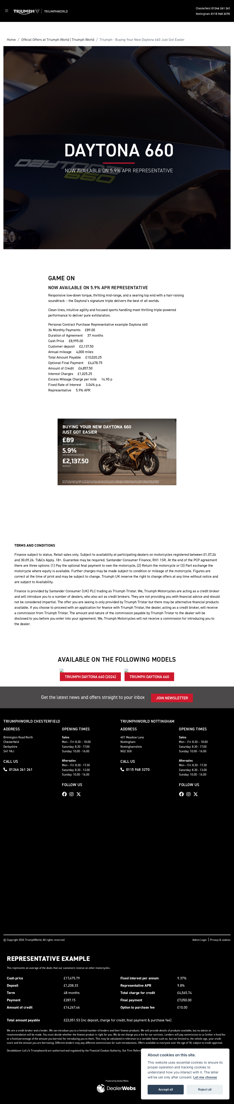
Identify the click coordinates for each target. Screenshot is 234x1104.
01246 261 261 (220, 8)
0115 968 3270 (220, 14)
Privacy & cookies (220, 940)
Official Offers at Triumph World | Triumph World (57, 39)
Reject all (204, 1089)
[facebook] (65, 794)
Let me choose (205, 1077)
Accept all (165, 1089)
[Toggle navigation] (7, 11)
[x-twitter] (79, 794)
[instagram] (72, 794)
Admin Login (199, 940)
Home (11, 39)
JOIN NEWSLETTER (172, 697)
